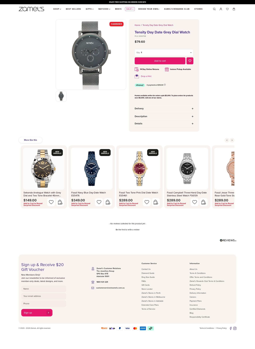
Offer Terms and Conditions (201, 277)
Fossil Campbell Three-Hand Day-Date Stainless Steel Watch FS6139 (187, 194)
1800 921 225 (102, 282)
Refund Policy (195, 285)
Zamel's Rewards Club (177, 9)
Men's (118, 9)
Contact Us (146, 269)
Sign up (28, 312)
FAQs (144, 281)
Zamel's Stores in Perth (151, 293)
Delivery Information (198, 293)
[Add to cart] (60, 202)
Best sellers (73, 9)
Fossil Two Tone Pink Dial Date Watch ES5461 (138, 194)
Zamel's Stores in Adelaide (152, 301)
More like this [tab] (30, 140)
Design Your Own (148, 9)
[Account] (220, 9)
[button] (127, 229)
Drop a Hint (146, 76)
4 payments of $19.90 (155, 85)
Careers (193, 297)
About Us (193, 269)
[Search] (214, 9)
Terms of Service (148, 309)
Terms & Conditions (198, 273)
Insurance (194, 305)
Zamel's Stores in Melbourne (153, 297)
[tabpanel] (127, 178)
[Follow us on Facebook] (231, 328)
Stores (198, 9)
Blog (191, 313)
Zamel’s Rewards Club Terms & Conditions (207, 281)
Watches (103, 9)
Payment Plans (196, 301)
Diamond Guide (148, 273)
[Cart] (233, 9)
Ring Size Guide (148, 277)
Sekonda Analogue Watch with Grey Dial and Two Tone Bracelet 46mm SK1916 (42, 194)
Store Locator (147, 289)
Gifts (89, 9)
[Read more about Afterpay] (165, 85)
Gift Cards (146, 285)
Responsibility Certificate (200, 317)
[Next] (232, 140)
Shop (56, 9)
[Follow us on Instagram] (234, 328)
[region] (127, 2)
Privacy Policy (195, 289)
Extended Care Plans (150, 305)
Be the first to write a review (127, 229)
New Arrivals (57, 152)
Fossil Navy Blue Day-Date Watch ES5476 (88, 194)
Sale (129, 9)
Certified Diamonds (197, 309)
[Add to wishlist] (189, 60)
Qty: (138, 52)
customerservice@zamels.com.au (110, 288)
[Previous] (227, 140)
